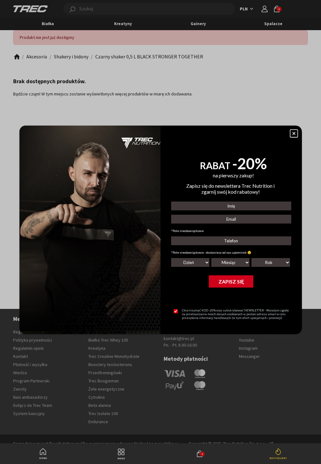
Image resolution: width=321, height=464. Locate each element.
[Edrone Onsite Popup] (160, 232)
